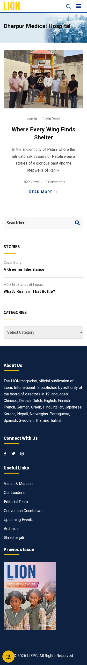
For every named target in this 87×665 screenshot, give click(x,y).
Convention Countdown (23, 510)
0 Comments (55, 182)
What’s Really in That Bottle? (29, 291)
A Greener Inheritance (24, 269)
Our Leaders (14, 492)
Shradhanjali (14, 537)
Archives (11, 528)
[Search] (66, 7)
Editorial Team (16, 501)
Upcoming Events (18, 519)
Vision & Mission (18, 483)
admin (32, 119)
